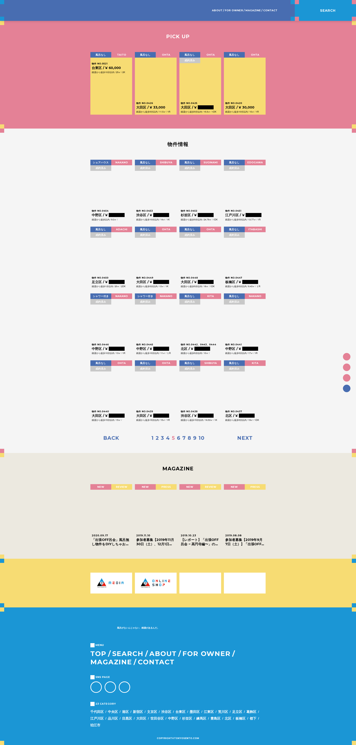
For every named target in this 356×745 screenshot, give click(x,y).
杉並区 (187, 718)
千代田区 (97, 711)
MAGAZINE (253, 10)
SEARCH (128, 654)
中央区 (113, 711)
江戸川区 (97, 718)
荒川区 (223, 711)
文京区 (152, 711)
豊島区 (216, 718)
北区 (228, 718)
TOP (98, 654)
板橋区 (241, 718)
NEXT (245, 437)
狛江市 (95, 724)
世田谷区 (157, 718)
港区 (125, 711)
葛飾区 (251, 711)
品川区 (113, 718)
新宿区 (138, 711)
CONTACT (270, 10)
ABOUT (217, 10)
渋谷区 (166, 711)
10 (202, 437)
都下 (253, 718)
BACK (111, 437)
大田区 (141, 718)
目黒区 (127, 718)
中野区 (173, 718)
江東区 (209, 711)
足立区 (237, 711)
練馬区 (201, 718)
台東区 (180, 711)
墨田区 (195, 711)
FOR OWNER (234, 10)
